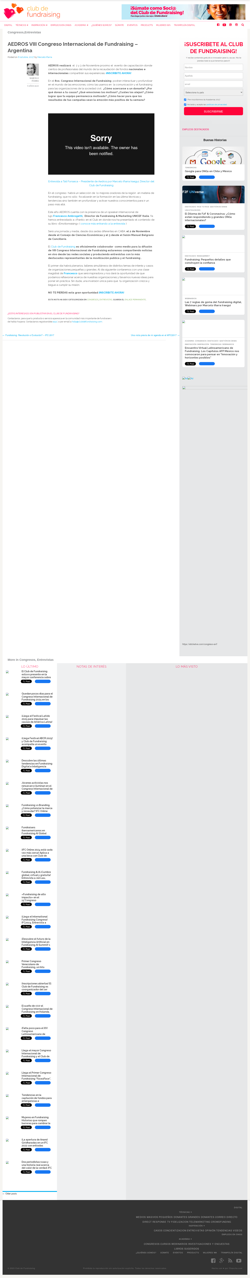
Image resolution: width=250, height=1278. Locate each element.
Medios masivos (147, 1217)
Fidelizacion (179, 1221)
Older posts (10, 1193)
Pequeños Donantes (173, 1217)
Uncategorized (193, 210)
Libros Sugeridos (186, 1248)
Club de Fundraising (63, 246)
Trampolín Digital (184, 25)
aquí (55, 321)
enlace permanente (135, 300)
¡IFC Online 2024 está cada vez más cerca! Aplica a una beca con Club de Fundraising (37, 854)
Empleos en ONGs (61, 25)
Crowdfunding (221, 1221)
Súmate (119, 25)
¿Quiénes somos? (101, 25)
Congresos (92, 300)
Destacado (190, 207)
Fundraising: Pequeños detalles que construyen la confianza (208, 261)
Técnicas (21, 25)
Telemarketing (199, 1221)
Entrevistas (105, 300)
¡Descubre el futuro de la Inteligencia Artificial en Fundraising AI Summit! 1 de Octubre (36, 943)
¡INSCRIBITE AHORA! (118, 73)
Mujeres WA (163, 25)
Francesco (70, 273)
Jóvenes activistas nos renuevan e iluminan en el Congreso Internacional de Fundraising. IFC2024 (37, 787)
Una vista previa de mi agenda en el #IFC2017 (155, 335)
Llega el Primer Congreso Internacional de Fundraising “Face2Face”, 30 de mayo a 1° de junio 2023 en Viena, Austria (36, 1078)
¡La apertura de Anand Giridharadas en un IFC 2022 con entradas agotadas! (35, 1144)
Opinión (210, 1230)
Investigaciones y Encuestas (209, 1243)
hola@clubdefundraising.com (87, 321)
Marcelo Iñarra (44, 57)
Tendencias (190, 168)
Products (147, 25)
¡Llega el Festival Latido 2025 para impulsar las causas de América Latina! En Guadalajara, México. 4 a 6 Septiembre (37, 722)
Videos (237, 1230)
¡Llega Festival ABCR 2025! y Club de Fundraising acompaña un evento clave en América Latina (37, 743)
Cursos (165, 1243)
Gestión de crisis (218, 207)
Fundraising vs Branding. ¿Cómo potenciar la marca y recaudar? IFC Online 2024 (37, 810)
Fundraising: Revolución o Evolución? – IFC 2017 (28, 335)
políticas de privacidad (217, 104)
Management (203, 256)
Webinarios (190, 298)
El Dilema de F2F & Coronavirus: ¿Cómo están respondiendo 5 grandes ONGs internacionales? (210, 217)
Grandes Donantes (201, 1217)
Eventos (132, 25)
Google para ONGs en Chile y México (208, 171)
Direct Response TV (156, 1221)
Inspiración (38, 25)
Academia (80, 25)
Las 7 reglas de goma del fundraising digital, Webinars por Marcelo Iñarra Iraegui (213, 304)
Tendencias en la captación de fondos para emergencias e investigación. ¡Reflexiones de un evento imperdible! (37, 1101)
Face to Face (203, 207)
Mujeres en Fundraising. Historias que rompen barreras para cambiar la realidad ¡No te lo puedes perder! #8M (36, 1123)
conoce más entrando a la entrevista (103, 223)
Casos (158, 1230)
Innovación (190, 344)
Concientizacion (174, 1230)
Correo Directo (226, 1217)
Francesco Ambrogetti (67, 216)
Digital (8, 25)
